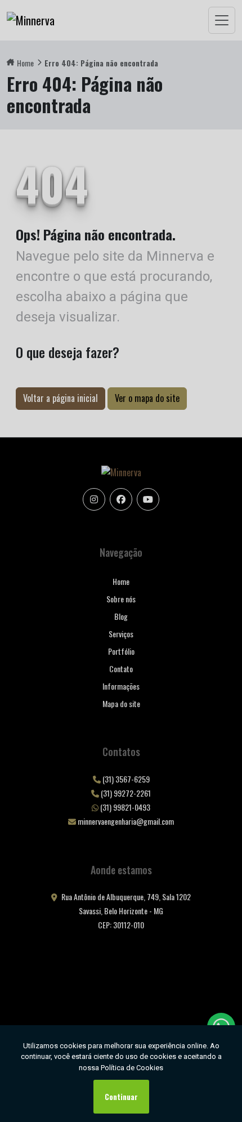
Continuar (121, 1096)
